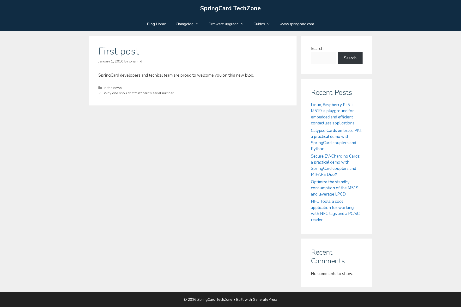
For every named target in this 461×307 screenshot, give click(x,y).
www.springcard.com (297, 24)
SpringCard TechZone (230, 8)
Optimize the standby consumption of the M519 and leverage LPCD (334, 188)
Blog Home (156, 24)
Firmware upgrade (223, 24)
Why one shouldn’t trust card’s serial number (139, 93)
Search (317, 48)
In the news (113, 87)
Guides (259, 24)
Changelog (185, 24)
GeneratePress (265, 299)
